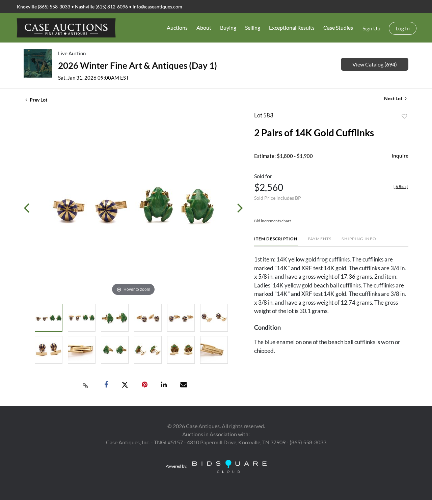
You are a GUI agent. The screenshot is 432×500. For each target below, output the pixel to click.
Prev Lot (38, 100)
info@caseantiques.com (157, 6)
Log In (403, 28)
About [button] (203, 27)
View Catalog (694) (374, 64)
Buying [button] (228, 27)
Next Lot (393, 98)
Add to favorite (404, 116)
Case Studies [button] (338, 27)
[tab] (276, 241)
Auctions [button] (177, 27)
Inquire (400, 155)
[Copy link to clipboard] (86, 385)
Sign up (371, 28)
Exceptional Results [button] (292, 27)
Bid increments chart (272, 220)
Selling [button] (252, 27)
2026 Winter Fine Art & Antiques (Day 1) (137, 65)
